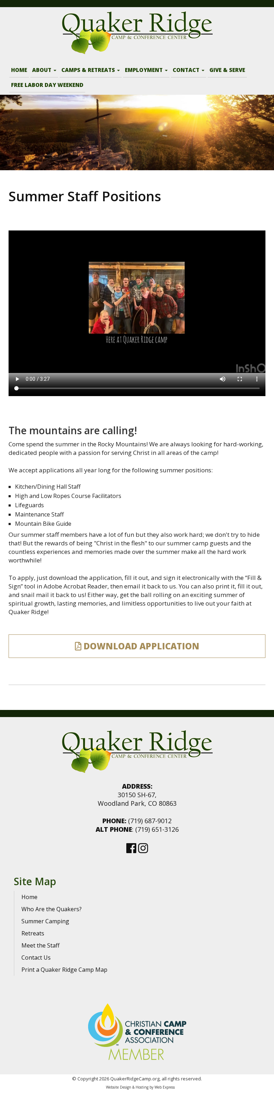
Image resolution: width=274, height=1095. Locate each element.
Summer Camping (45, 921)
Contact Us (36, 957)
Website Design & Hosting (127, 1087)
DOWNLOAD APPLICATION (140, 646)
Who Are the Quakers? (51, 909)
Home (29, 897)
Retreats (32, 933)
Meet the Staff (40, 945)
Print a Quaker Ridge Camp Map (64, 970)
